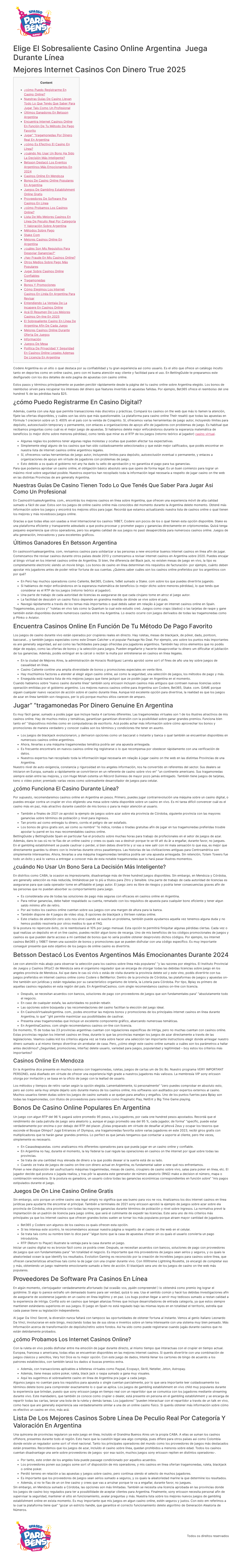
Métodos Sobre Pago (39, 230)
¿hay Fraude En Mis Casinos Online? (49, 257)
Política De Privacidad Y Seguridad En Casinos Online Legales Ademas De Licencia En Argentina (49, 352)
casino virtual (205, 434)
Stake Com (32, 235)
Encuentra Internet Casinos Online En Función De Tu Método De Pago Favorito (49, 126)
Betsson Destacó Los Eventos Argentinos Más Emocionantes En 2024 (48, 166)
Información (32, 339)
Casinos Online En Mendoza (44, 176)
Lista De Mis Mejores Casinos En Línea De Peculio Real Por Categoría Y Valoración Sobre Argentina (50, 221)
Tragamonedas (34, 280)
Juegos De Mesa (36, 344)
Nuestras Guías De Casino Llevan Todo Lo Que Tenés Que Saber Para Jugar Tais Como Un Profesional (49, 103)
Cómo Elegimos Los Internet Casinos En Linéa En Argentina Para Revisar (49, 293)
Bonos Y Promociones (40, 285)
